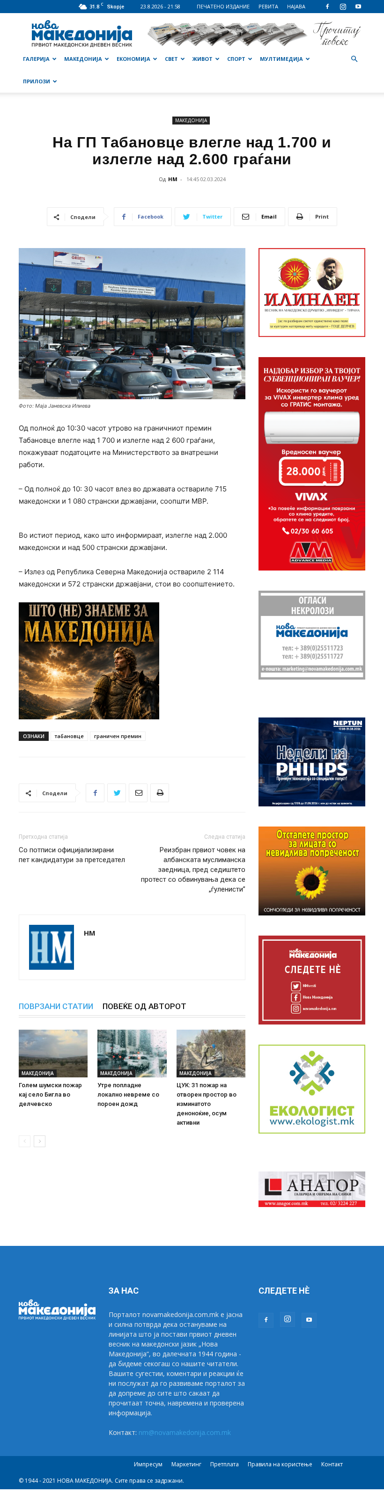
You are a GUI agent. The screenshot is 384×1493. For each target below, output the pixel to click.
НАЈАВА (296, 6)
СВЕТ (171, 58)
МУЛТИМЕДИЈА (281, 58)
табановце (69, 735)
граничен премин (117, 735)
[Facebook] (327, 6)
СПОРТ (236, 58)
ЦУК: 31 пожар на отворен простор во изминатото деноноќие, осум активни (206, 1104)
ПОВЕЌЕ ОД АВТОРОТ (144, 1006)
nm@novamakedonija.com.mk (185, 1432)
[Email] (138, 792)
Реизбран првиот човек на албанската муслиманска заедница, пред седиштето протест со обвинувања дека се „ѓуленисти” (193, 869)
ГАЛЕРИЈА (36, 58)
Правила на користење (280, 1464)
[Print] (159, 792)
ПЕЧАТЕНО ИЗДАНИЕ (223, 6)
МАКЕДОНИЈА (83, 58)
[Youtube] (358, 6)
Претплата (224, 1464)
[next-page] (39, 1141)
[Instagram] (343, 6)
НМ (172, 179)
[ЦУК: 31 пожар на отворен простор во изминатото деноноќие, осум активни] (211, 1053)
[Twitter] (116, 792)
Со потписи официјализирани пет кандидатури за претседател (72, 855)
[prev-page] (24, 1141)
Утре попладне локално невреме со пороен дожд (128, 1094)
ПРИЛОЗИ (36, 81)
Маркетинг (186, 1464)
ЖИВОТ (202, 58)
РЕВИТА (268, 6)
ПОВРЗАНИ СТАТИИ (56, 1006)
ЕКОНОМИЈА (133, 58)
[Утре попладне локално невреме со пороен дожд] (131, 1053)
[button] (354, 59)
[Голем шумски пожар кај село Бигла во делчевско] (53, 1053)
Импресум (148, 1464)
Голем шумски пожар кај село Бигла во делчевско (50, 1094)
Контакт (332, 1464)
